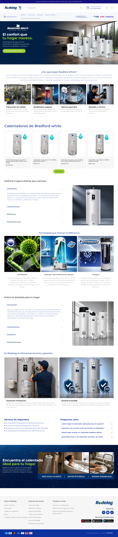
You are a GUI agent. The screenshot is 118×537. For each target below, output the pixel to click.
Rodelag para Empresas (36, 523)
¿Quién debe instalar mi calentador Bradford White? (82, 432)
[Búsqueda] (81, 8)
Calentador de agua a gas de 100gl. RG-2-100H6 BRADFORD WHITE (72, 160)
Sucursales (7, 508)
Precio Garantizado (35, 517)
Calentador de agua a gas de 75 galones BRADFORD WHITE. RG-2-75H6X (16, 161)
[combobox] (54, 8)
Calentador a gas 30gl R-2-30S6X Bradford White (99, 160)
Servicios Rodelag (34, 520)
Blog (5, 514)
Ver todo (59, 171)
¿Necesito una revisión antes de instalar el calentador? (83, 428)
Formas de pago (34, 505)
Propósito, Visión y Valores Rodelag (16, 517)
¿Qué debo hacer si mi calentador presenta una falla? (82, 437)
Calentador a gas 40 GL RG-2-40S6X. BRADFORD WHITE (45, 160)
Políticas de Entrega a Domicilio (63, 508)
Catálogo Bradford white (13, 51)
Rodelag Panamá (94, 533)
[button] (10, 17)
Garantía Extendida (35, 511)
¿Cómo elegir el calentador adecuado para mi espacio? (83, 424)
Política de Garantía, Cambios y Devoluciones (63, 512)
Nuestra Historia (9, 505)
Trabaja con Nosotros (11, 511)
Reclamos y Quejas (35, 508)
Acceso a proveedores (36, 514)
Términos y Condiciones (60, 505)
